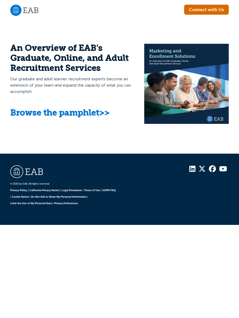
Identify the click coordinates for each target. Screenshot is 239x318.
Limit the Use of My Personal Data (31, 203)
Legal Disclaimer (72, 190)
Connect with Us (206, 9)
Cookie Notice (20, 196)
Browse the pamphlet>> (59, 113)
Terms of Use (92, 190)
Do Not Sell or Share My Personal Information (59, 196)
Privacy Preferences (66, 203)
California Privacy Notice (44, 190)
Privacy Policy (18, 190)
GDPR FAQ (109, 190)
